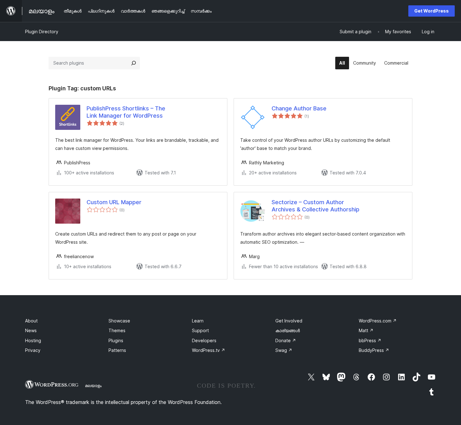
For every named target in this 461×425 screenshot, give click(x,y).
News (31, 330)
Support (200, 330)
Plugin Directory (41, 31)
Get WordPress (431, 10)
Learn (198, 320)
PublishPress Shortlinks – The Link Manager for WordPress (126, 112)
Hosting (33, 340)
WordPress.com (378, 320)
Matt (366, 330)
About (31, 320)
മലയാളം (93, 385)
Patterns (117, 350)
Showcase (119, 320)
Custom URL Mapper (114, 202)
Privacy (32, 350)
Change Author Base (299, 108)
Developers (204, 340)
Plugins (116, 340)
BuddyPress (374, 350)
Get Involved (288, 320)
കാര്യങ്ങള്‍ (287, 330)
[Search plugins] (133, 63)
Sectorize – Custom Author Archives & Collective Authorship (315, 206)
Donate (285, 340)
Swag (283, 350)
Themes (117, 330)
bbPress (370, 340)
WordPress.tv (208, 350)
